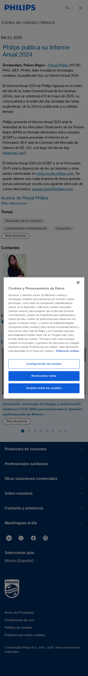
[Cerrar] (78, 282)
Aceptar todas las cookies (43, 388)
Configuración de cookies (44, 363)
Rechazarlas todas (44, 376)
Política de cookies (67, 351)
